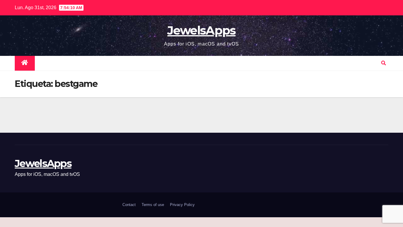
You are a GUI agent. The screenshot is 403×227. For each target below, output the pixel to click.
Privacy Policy (182, 204)
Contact (129, 204)
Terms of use (153, 204)
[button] (383, 63)
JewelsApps (201, 30)
